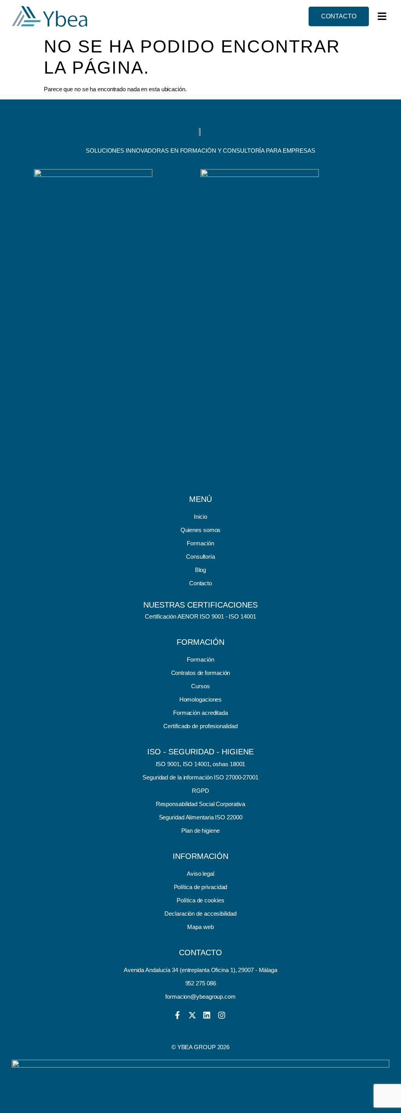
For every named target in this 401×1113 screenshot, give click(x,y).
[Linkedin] (207, 1015)
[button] (382, 16)
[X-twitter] (192, 1015)
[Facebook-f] (177, 1015)
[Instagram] (222, 1015)
